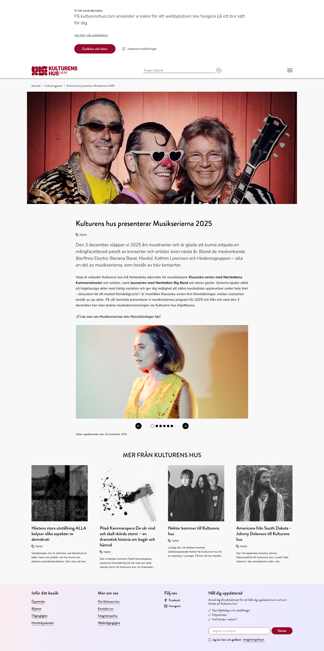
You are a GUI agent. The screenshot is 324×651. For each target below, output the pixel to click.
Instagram (175, 606)
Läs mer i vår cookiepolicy (91, 35)
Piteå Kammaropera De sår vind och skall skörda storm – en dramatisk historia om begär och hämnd (127, 536)
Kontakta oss (105, 608)
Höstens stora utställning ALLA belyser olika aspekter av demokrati (59, 533)
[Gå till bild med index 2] (160, 426)
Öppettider (38, 601)
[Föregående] (138, 426)
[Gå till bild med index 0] (152, 426)
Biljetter (36, 608)
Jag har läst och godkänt (238, 639)
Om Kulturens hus (109, 601)
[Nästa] (185, 426)
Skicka (282, 630)
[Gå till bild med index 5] (171, 426)
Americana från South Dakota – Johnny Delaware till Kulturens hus (264, 533)
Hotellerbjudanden (43, 623)
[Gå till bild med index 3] (164, 426)
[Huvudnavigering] (289, 70)
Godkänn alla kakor (95, 48)
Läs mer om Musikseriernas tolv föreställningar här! (120, 316)
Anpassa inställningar (142, 49)
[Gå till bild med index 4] (168, 426)
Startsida (36, 85)
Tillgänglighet (39, 616)
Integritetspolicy (108, 616)
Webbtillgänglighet (109, 623)
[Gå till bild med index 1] (156, 426)
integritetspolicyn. (254, 639)
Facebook (174, 600)
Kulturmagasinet (53, 85)
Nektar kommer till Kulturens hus (193, 531)
